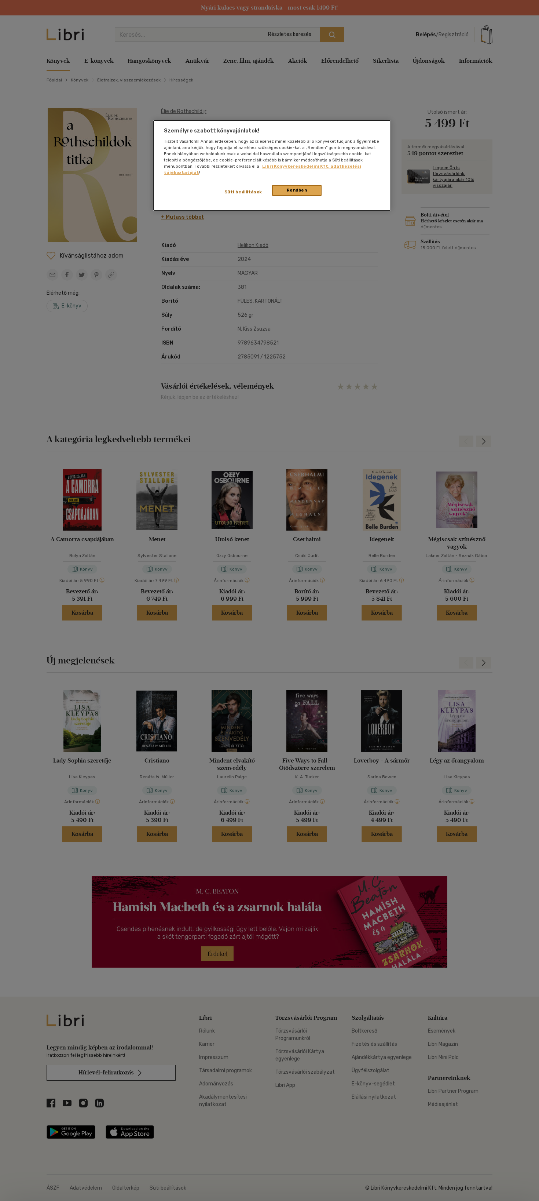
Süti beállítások (243, 191)
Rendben (297, 190)
